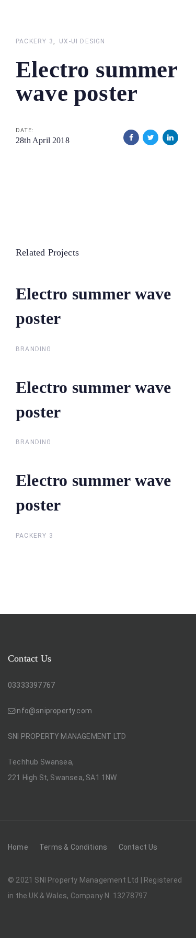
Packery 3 (34, 41)
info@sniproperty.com (53, 711)
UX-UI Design (82, 41)
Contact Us (138, 847)
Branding (34, 349)
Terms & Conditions (73, 847)
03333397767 (31, 685)
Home (18, 847)
